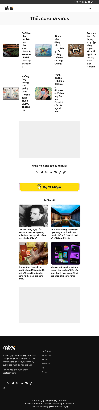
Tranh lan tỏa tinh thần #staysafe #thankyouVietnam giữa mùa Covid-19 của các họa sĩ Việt (59, 93)
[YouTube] (89, 2)
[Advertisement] (49, 139)
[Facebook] (74, 2)
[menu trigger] (94, 8)
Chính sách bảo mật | (40, 406)
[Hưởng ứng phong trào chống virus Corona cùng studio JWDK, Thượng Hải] (11, 93)
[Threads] (94, 2)
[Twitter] (77, 2)
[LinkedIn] (86, 2)
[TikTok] (91, 2)
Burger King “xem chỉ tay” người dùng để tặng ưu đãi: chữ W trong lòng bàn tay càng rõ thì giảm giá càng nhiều (32, 273)
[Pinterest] (80, 2)
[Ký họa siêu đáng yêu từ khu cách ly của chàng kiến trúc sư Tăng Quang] (43, 50)
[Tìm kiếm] (90, 8)
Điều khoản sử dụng (59, 406)
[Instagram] (83, 2)
